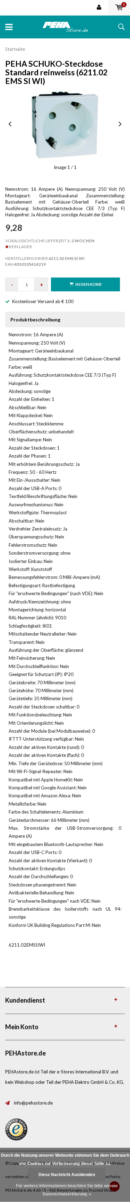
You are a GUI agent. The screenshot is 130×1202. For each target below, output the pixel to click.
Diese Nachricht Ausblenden (66, 1174)
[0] (119, 7)
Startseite (15, 49)
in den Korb (88, 284)
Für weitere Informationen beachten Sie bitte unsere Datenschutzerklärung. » (67, 1189)
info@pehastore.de (33, 1103)
